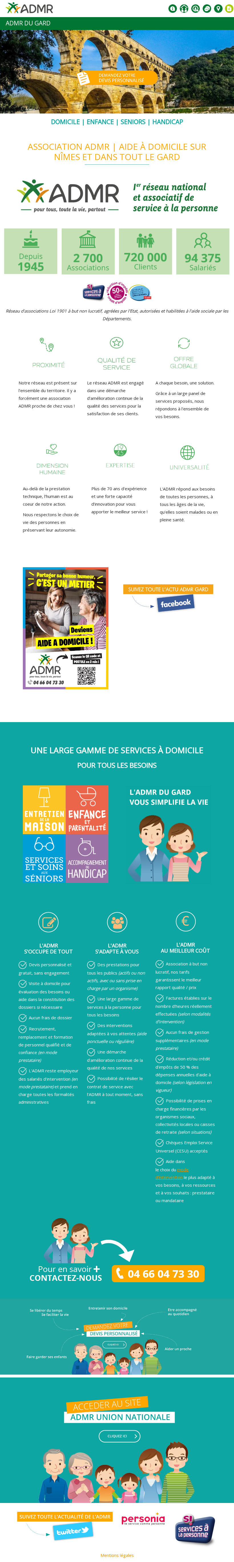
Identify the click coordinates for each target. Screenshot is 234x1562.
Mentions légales (117, 1555)
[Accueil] (29, 10)
